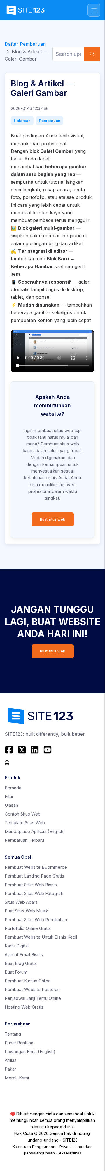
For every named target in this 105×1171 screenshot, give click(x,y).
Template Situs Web (25, 822)
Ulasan (11, 805)
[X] (22, 750)
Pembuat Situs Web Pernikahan (36, 919)
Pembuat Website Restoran (32, 989)
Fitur (9, 796)
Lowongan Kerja (30, 1051)
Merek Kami (17, 1077)
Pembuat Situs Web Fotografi (34, 893)
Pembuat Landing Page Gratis (34, 876)
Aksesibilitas (70, 1153)
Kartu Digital (17, 946)
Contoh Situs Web (23, 814)
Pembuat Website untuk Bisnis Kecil (41, 937)
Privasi (65, 1146)
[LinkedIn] (35, 750)
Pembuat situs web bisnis (31, 884)
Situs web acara (21, 902)
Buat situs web (52, 519)
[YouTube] (47, 750)
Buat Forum (16, 972)
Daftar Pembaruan (25, 44)
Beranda (13, 787)
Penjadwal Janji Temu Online (33, 998)
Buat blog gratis (21, 963)
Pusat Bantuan (19, 1043)
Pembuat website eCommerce (36, 867)
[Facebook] (10, 750)
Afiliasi (11, 1060)
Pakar (10, 1069)
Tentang (13, 1034)
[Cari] (92, 54)
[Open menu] (94, 10)
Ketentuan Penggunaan (34, 1146)
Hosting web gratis (24, 1007)
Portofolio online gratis (28, 928)
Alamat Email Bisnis (24, 954)
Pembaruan (49, 120)
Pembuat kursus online (28, 981)
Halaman (22, 120)
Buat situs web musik (26, 911)
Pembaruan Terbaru (24, 840)
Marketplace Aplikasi (35, 831)
